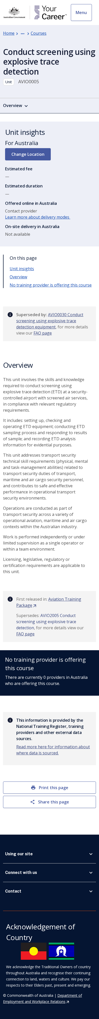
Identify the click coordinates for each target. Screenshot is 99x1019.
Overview (18, 277)
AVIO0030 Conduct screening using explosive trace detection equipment (49, 321)
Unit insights (22, 268)
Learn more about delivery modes (37, 217)
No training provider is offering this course (51, 285)
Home (8, 33)
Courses (38, 33)
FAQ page (43, 333)
